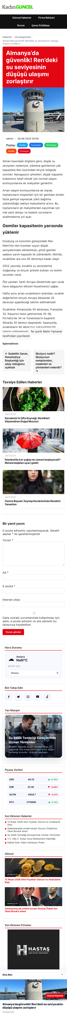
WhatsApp (51, 145)
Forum (21, 25)
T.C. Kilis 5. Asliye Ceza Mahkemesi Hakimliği (31, 838)
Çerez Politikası (41, 25)
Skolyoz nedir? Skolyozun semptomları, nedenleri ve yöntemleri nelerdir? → (49, 362)
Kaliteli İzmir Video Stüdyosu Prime (25, 842)
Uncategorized (23, 37)
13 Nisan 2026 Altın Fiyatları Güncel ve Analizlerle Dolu (33, 823)
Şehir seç (14, 666)
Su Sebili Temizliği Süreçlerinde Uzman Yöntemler (33, 835)
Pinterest (24, 151)
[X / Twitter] (18, 697)
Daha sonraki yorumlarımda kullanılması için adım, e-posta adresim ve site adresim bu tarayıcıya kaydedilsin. (31, 621)
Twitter (22, 145)
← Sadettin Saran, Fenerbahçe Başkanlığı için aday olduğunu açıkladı (16, 360)
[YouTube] (38, 697)
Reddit (11, 151)
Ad (5, 572)
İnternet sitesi (11, 599)
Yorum (8, 540)
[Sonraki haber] (56, 720)
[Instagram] (28, 697)
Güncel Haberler (21, 17)
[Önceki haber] (49, 720)
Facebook (36, 145)
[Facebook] (9, 697)
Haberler (7, 37)
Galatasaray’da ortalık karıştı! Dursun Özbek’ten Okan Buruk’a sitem (32, 830)
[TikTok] (47, 697)
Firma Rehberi (46, 17)
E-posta (9, 586)
